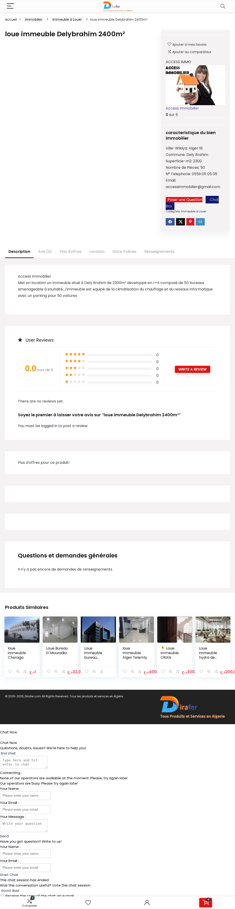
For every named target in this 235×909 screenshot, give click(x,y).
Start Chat (9, 874)
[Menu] (10, 6)
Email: (171, 180)
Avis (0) (45, 251)
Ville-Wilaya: (177, 148)
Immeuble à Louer (67, 19)
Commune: (176, 154)
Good (5, 890)
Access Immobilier (182, 108)
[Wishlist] (88, 903)
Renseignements (159, 251)
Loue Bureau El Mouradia (57, 651)
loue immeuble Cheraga (17, 653)
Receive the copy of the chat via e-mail (40, 895)
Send (4, 836)
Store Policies (124, 251)
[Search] (222, 6)
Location (97, 251)
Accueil (11, 19)
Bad (15, 890)
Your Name (10, 788)
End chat (8, 753)
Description (19, 251)
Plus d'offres (70, 251)
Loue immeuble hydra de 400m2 (208, 655)
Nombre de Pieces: (183, 167)
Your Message (12, 816)
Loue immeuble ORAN (170, 653)
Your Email (9, 802)
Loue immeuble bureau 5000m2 (93, 655)
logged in (49, 425)
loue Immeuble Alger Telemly (135, 653)
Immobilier (33, 19)
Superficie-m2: (179, 161)
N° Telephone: (179, 174)
